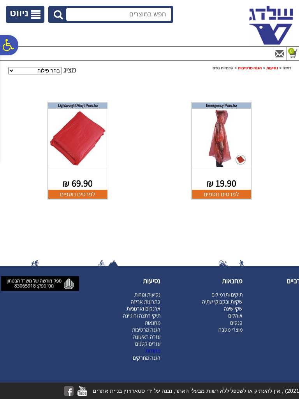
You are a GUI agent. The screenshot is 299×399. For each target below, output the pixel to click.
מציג (69, 70)
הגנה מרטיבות (250, 68)
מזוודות (153, 350)
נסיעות (272, 68)
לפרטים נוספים (221, 194)
